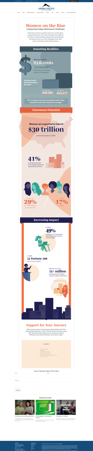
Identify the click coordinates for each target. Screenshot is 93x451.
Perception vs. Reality (62, 416)
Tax (31, 449)
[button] (18, 12)
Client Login (75, 1)
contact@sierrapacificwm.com (33, 1)
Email (48, 373)
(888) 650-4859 (18, 1)
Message (17, 380)
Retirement (33, 444)
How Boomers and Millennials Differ (24, 416)
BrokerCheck (60, 443)
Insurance (32, 448)
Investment (33, 445)
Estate (32, 447)
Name (16, 373)
